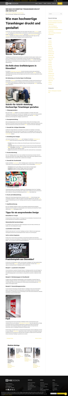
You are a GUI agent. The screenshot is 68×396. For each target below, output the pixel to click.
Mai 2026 (50, 44)
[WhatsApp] (61, 0)
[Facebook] (56, 0)
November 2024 (51, 75)
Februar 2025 (50, 69)
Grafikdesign (13, 80)
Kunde (32, 59)
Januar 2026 (50, 50)
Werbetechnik (35, 34)
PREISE (45, 3)
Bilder (9, 147)
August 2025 (50, 59)
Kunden (28, 192)
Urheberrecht (42, 385)
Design (32, 34)
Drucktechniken (8, 133)
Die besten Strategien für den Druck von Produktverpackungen (19, 350)
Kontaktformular (17, 0)
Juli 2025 (50, 60)
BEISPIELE (49, 3)
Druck (7, 33)
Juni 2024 (50, 84)
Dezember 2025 (51, 51)
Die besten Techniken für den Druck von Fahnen (11, 361)
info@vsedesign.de (24, 0)
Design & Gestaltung (31, 382)
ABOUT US (54, 3)
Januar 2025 (50, 71)
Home (54, 382)
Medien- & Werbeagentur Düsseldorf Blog (10, 365)
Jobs (53, 390)
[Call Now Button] (65, 394)
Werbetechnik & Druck (32, 386)
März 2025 (50, 68)
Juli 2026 (50, 41)
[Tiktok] (58, 0)
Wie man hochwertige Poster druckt (28, 355)
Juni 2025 (50, 62)
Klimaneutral (55, 388)
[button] (59, 3)
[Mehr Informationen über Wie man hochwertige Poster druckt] (28, 350)
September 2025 (51, 57)
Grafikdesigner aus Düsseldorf (16, 71)
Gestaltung (36, 31)
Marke (26, 124)
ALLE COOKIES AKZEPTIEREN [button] (62, 393)
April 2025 (50, 66)
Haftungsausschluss (43, 386)
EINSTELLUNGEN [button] (53, 393)
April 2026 (50, 46)
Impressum (42, 382)
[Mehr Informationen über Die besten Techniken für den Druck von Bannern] (36, 352)
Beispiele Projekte (56, 385)
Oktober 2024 (50, 77)
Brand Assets (55, 389)
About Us (29, 389)
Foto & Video (30, 384)
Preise (54, 386)
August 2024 (50, 80)
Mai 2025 (50, 64)
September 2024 (51, 78)
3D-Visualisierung (31, 385)
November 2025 (51, 53)
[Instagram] (54, 0)
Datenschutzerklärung (44, 384)
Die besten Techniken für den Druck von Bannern (36, 361)
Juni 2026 (50, 42)
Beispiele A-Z (55, 384)
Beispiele (16, 263)
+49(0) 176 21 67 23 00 (33, 0)
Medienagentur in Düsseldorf (19, 34)
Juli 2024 (50, 82)
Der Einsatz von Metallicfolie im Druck (55, 20)
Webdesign (8, 35)
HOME (36, 3)
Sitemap (41, 388)
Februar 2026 (50, 48)
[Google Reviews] (59, 0)
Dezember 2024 (51, 73)
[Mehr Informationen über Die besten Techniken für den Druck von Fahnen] (11, 352)
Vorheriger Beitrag (9, 338)
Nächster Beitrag (38, 338)
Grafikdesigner (15, 331)
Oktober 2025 (50, 55)
